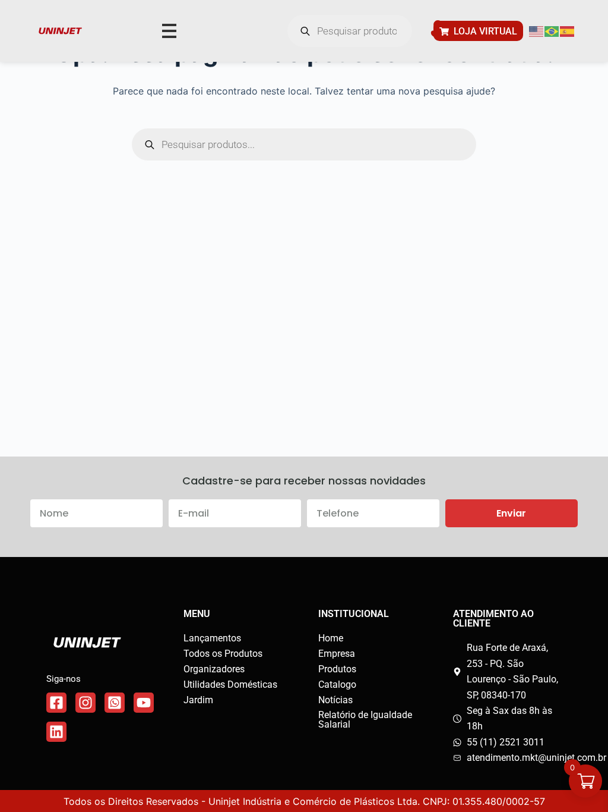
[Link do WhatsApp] (114, 703)
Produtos (337, 669)
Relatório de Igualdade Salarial (365, 719)
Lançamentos (212, 638)
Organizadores (214, 669)
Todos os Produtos (222, 653)
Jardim (198, 700)
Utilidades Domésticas (230, 684)
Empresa (336, 653)
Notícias (335, 700)
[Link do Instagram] (85, 703)
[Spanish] (567, 31)
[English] (536, 31)
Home (330, 638)
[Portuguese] (552, 31)
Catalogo (337, 684)
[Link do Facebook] (56, 703)
